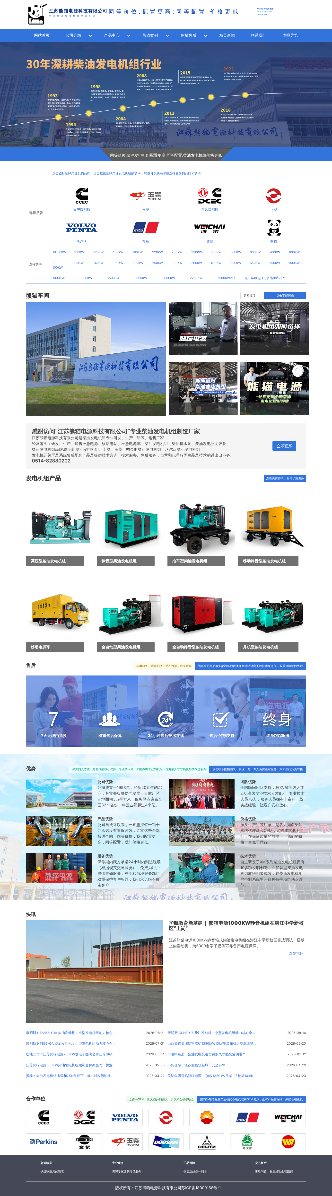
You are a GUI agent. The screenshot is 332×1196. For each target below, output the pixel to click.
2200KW (196, 278)
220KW (157, 252)
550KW (235, 263)
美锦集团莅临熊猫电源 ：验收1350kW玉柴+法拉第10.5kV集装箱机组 (212, 1076)
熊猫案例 (150, 35)
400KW (216, 252)
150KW (118, 252)
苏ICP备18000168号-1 (201, 1187)
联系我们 (258, 35)
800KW (294, 252)
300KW (177, 263)
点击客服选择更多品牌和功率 (265, 278)
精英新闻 (227, 35)
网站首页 (42, 35)
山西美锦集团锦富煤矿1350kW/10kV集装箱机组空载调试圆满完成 (212, 1043)
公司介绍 (73, 35)
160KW (118, 263)
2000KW (168, 278)
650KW (255, 263)
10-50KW (59, 252)
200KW (137, 263)
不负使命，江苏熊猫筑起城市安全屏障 (196, 1065)
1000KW (58, 278)
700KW (275, 252)
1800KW (141, 278)
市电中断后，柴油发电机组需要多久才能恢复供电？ (206, 1054)
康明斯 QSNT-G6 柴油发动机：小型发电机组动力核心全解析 (212, 1033)
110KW (79, 263)
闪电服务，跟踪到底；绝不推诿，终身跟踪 (164, 666)
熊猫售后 (188, 35)
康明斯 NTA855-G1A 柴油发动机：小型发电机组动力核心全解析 (71, 1033)
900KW (294, 263)
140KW (98, 263)
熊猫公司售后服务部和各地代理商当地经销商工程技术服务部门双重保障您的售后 (250, 666)
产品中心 (112, 35)
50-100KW (57, 265)
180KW (137, 252)
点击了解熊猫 (285, 295)
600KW (255, 252)
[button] (93, 153)
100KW (79, 252)
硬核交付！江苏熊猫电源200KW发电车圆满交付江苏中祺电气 (71, 1054)
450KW (216, 263)
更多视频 (249, 295)
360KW (196, 263)
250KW (157, 263)
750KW (275, 263)
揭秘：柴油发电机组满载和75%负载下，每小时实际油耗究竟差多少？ (71, 1076)
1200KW (86, 278)
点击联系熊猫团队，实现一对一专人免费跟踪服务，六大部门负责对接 (257, 769)
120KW (98, 252)
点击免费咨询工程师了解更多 (285, 478)
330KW (196, 252)
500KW (235, 252)
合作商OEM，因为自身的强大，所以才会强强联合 (161, 1099)
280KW (177, 252)
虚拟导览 (290, 35)
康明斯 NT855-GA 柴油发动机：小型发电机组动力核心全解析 (71, 1043)
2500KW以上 (226, 278)
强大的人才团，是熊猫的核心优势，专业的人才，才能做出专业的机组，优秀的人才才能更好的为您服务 (139, 769)
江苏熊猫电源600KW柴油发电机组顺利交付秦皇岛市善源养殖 (71, 1065)
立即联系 (284, 446)
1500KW (113, 278)
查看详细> (296, 953)
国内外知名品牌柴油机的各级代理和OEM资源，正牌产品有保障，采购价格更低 (251, 1099)
